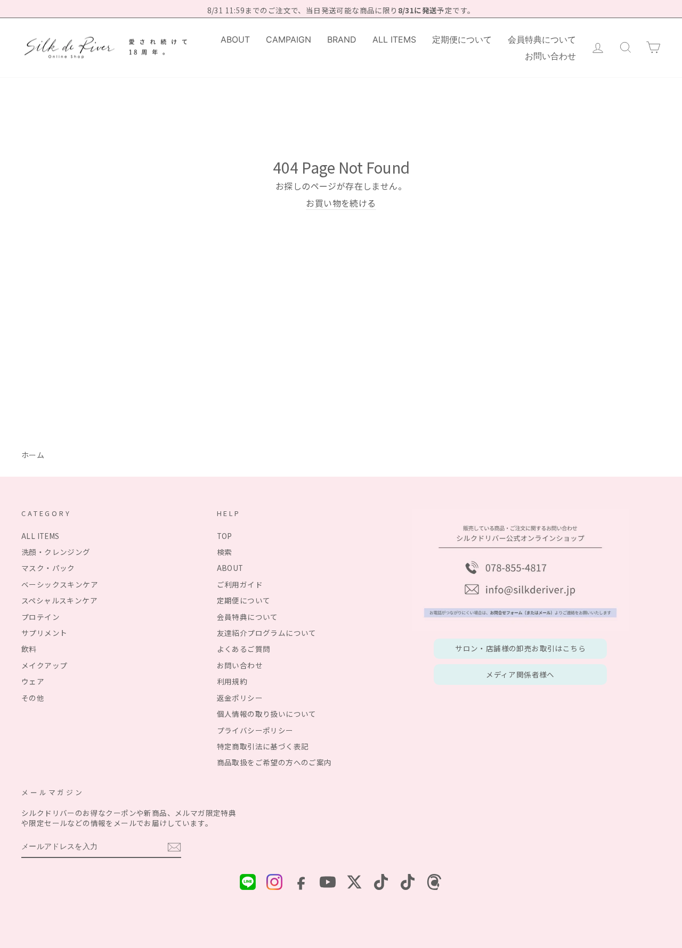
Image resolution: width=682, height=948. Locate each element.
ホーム (32, 455)
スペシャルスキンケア (59, 600)
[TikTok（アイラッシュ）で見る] (408, 883)
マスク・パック (48, 567)
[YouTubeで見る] (328, 883)
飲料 (29, 648)
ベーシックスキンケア (59, 584)
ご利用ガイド (240, 584)
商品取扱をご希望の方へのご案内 (274, 762)
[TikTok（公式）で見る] (381, 883)
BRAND (341, 39)
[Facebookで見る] (301, 883)
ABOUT (235, 39)
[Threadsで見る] (434, 883)
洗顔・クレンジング (56, 551)
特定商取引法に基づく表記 (263, 746)
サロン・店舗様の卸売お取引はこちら (520, 648)
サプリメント (44, 632)
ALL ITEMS (394, 39)
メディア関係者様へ (520, 674)
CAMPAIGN (288, 39)
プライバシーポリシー (255, 730)
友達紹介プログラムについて (266, 632)
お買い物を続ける (341, 203)
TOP (224, 535)
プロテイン (40, 616)
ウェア (32, 681)
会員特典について (542, 39)
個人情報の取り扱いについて (266, 713)
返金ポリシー (240, 697)
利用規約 (232, 681)
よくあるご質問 (244, 648)
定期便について (462, 39)
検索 (224, 551)
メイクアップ (44, 665)
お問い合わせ (550, 56)
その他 (32, 697)
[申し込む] (174, 847)
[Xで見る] (354, 883)
